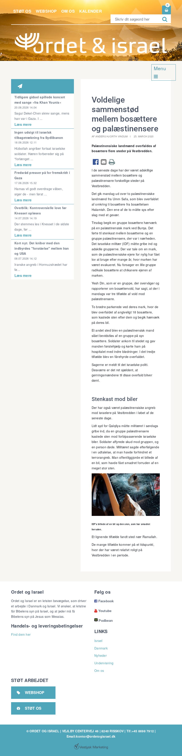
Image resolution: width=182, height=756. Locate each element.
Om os (68, 11)
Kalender (90, 11)
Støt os (22, 11)
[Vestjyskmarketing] (91, 746)
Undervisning (103, 663)
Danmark (101, 648)
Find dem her (21, 634)
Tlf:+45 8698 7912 (140, 731)
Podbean (106, 620)
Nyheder (100, 655)
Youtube (102, 610)
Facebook (104, 601)
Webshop (46, 11)
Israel (98, 640)
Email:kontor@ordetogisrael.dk (91, 736)
